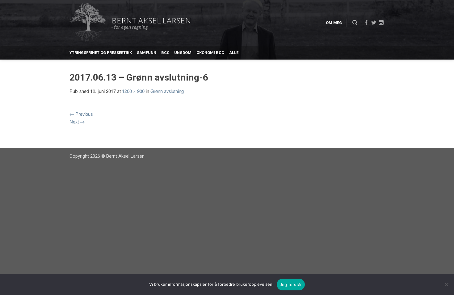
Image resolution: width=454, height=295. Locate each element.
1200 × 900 (133, 91)
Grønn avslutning (167, 91)
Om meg (334, 22)
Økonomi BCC (210, 52)
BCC (165, 52)
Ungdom (182, 52)
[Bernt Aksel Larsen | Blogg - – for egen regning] (129, 23)
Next (77, 122)
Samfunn (146, 52)
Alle (233, 52)
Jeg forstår (291, 284)
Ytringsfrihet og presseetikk (100, 52)
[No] (446, 284)
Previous (81, 114)
